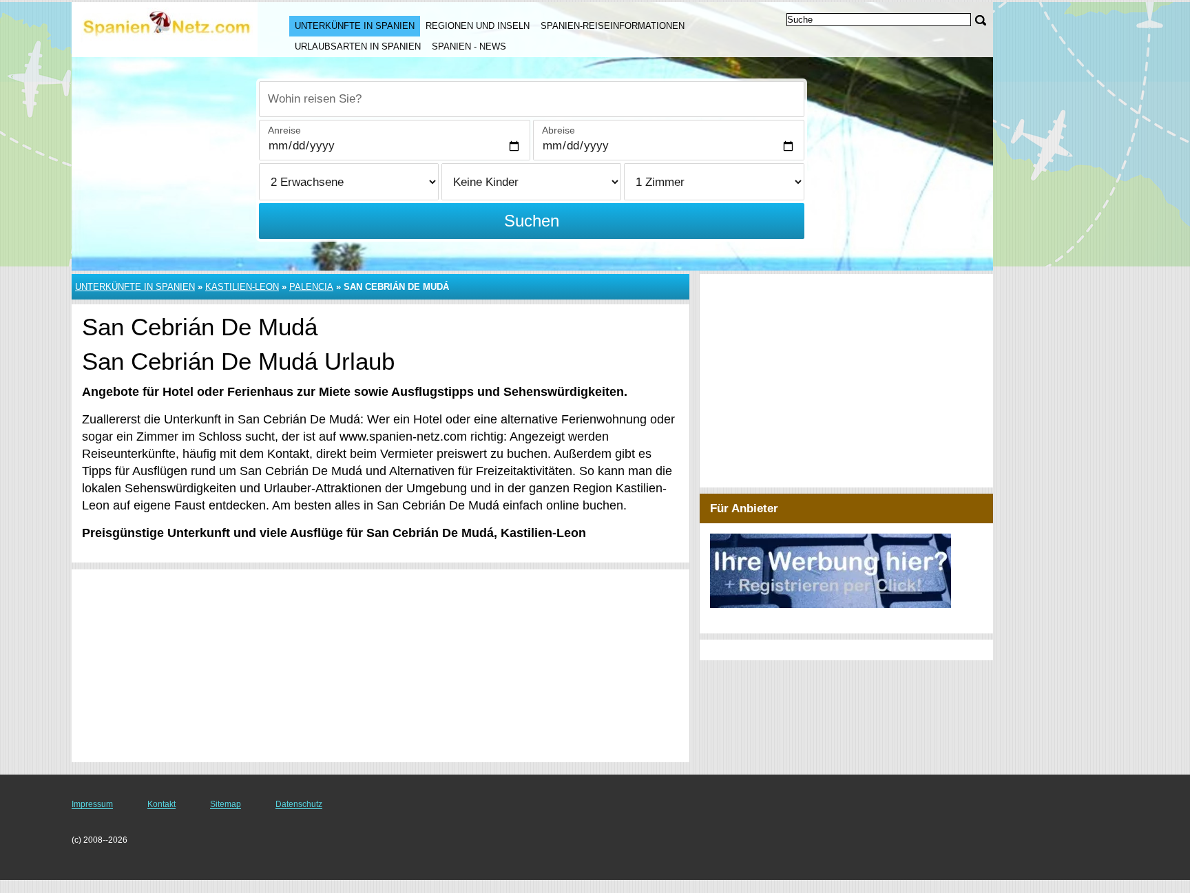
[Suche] (980, 20)
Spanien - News (469, 46)
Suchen (531, 220)
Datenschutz (298, 804)
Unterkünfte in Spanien (355, 26)
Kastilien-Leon (242, 287)
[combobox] (532, 99)
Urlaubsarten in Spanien (358, 46)
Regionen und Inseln (478, 26)
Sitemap (225, 804)
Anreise (284, 130)
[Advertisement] (380, 665)
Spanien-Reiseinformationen (613, 26)
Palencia (311, 287)
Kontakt (161, 804)
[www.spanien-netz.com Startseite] (167, 28)
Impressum (92, 804)
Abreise (558, 130)
